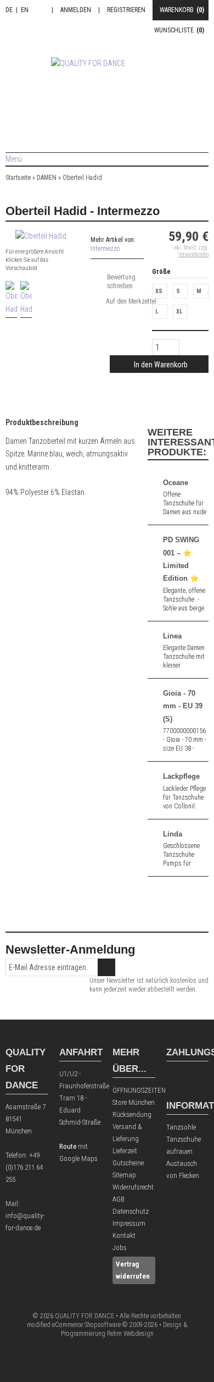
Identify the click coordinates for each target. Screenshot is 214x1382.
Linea (172, 636)
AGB (118, 1199)
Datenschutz (130, 1211)
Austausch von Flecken (182, 1169)
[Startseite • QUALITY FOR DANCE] (107, 89)
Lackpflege (181, 776)
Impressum (128, 1223)
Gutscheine (128, 1163)
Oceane (175, 482)
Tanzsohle (181, 1127)
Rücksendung (131, 1114)
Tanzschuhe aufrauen (183, 1145)
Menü (13, 159)
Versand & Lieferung (127, 1132)
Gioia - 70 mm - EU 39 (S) (182, 706)
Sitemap (124, 1175)
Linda (172, 834)
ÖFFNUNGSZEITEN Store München (133, 1096)
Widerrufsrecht (133, 1187)
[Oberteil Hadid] (40, 236)
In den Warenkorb (159, 364)
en (25, 10)
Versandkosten (193, 254)
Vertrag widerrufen (133, 1270)
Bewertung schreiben (121, 281)
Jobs (119, 1247)
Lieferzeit (124, 1151)
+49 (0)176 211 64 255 (24, 1167)
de (9, 10)
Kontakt (124, 1235)
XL (179, 311)
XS (158, 291)
